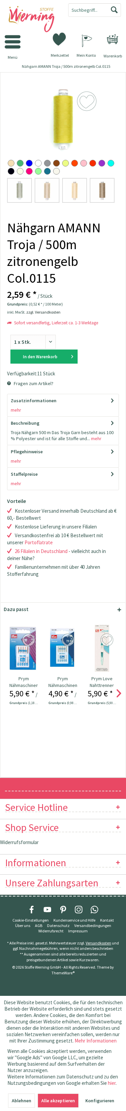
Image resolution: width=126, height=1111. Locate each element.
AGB (38, 925)
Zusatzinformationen (33, 401)
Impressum (78, 930)
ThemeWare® (63, 972)
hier (112, 1083)
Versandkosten (98, 942)
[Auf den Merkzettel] (29, 640)
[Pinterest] (63, 909)
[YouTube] (47, 909)
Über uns (22, 925)
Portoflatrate (39, 542)
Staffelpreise (24, 474)
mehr (16, 410)
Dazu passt (16, 609)
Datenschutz (58, 925)
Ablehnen (21, 1101)
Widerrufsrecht (51, 930)
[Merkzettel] (60, 39)
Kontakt (107, 920)
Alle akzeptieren (58, 1101)
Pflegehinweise (27, 452)
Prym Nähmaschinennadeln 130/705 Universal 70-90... (62, 682)
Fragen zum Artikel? (33, 383)
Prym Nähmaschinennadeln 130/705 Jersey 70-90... (23, 682)
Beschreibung (25, 423)
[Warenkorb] (112, 39)
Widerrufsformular (19, 842)
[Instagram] (78, 909)
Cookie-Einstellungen (30, 920)
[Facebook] (31, 909)
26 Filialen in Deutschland (41, 551)
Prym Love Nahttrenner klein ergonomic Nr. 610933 (102, 682)
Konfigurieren (99, 1101)
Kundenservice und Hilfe (74, 920)
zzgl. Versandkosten (43, 312)
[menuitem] (112, 39)
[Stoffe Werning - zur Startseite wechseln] (31, 19)
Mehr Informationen (96, 1040)
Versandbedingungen (92, 925)
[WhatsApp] (94, 909)
